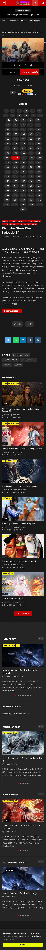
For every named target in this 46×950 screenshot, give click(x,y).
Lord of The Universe (20, 355)
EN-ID (5, 384)
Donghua (37, 221)
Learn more (8, 939)
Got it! (23, 945)
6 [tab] (28, 695)
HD (7, 536)
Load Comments (23, 614)
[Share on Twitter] (8, 340)
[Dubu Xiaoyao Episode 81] (23, 584)
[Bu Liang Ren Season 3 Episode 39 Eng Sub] (23, 471)
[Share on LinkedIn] (23, 340)
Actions (13, 21)
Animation (21, 221)
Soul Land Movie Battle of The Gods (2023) (21, 827)
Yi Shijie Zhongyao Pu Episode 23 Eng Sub (19, 561)
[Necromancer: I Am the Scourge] (23, 878)
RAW (11, 574)
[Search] (43, 3)
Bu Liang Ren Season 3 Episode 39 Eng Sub (20, 486)
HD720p (9, 461)
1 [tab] (15, 695)
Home (4, 21)
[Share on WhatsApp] (16, 340)
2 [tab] (18, 695)
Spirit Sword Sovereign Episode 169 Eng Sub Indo (22, 449)
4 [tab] (23, 695)
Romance (23, 224)
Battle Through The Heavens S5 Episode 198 (23, 15)
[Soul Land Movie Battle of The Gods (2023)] (23, 810)
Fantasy (5, 224)
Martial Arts (14, 224)
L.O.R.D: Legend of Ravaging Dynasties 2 (22, 759)
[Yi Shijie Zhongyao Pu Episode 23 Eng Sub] (23, 546)
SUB (17, 384)
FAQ (40, 32)
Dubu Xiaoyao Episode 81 (12, 599)
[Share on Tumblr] (30, 340)
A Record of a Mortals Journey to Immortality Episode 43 (21, 410)
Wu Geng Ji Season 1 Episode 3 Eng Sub (18, 524)
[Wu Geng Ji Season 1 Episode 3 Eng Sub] (23, 509)
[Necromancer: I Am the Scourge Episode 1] (23, 655)
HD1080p (11, 384)
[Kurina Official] (23, 3)
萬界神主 (18, 365)
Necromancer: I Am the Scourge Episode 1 (19, 672)
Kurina (6, 237)
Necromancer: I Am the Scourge (19, 893)
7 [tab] (30, 695)
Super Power (32, 224)
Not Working (7, 32)
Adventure (13, 221)
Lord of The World (10, 360)
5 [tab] (25, 695)
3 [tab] (20, 695)
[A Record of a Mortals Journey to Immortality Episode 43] (23, 394)
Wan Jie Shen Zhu (28, 360)
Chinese (29, 221)
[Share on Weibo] (38, 340)
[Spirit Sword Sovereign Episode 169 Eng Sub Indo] (23, 434)
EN (4, 461)
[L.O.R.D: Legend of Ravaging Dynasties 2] (23, 743)
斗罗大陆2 (7, 365)
